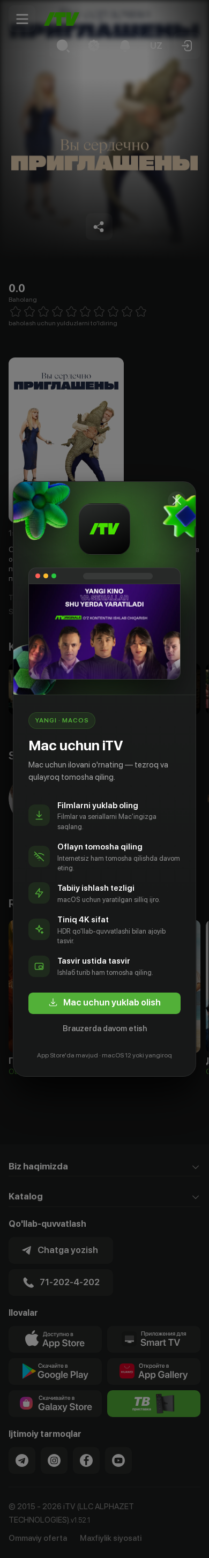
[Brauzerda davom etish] (177, 500)
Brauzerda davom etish (105, 1028)
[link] (104, 1003)
